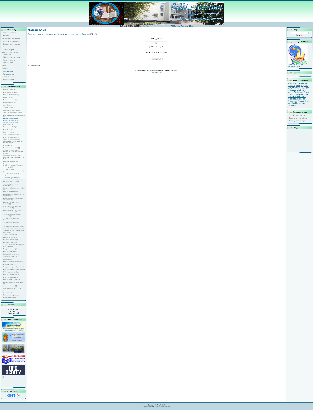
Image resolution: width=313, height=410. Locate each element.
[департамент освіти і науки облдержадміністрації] (13, 342)
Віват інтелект (7, 132)
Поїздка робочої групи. (10, 254)
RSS (172, 26)
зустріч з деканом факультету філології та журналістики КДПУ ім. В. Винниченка (14, 157)
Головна (177, 26)
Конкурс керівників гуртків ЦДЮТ (13, 282)
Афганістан (6, 145)
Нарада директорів (9, 249)
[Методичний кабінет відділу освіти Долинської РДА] (13, 385)
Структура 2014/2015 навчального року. (295, 65)
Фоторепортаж (51, 34)
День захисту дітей (9, 92)
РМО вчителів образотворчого (12, 261)
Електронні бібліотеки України (296, 100)
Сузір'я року (7, 259)
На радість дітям (8, 89)
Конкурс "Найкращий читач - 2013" (14, 188)
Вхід (191, 26)
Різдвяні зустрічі (8, 129)
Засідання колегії (8, 107)
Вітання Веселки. (8, 264)
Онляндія (292, 105)
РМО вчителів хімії (9, 251)
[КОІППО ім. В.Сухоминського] (13, 352)
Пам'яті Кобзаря (8, 97)
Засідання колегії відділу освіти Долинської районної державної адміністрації (13, 165)
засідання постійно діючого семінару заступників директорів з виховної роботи (13, 141)
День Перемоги (8, 105)
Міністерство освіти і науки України (297, 84)
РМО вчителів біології (10, 274)
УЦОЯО (304, 86)
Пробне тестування (9, 237)
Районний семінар (9, 100)
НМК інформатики (298, 89)
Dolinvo (164, 52)
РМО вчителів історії (9, 191)
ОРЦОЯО (292, 88)
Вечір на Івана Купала (10, 295)
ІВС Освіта (298, 92)
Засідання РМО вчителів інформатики (11, 123)
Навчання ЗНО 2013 (9, 161)
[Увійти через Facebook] (13, 395)
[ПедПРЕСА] (13, 374)
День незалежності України (11, 112)
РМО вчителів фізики (9, 277)
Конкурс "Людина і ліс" (10, 94)
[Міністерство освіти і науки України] (13, 331)
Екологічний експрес (9, 239)
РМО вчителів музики (10, 137)
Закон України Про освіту (299, 102)
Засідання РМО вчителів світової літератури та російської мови (13, 227)
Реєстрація (185, 26)
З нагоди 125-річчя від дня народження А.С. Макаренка (12, 178)
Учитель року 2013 (9, 127)
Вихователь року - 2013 (10, 148)
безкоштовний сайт (157, 407)
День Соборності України (11, 134)
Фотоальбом (39, 34)
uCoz (168, 407)
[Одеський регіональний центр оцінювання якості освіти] (13, 363)
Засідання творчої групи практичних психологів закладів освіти (13, 152)
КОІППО (300, 88)
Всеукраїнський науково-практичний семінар (11, 119)
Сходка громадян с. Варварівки (13, 267)
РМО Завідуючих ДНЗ (10, 272)
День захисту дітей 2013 (10, 288)
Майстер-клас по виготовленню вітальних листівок (13, 211)
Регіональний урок (9, 297)
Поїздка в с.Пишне (9, 242)
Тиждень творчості (9, 234)
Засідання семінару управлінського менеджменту (12, 170)
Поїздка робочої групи (10, 181)
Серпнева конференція (10, 110)
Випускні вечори (8, 102)
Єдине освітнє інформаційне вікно (298, 94)
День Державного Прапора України (14, 115)
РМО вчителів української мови (13, 269)
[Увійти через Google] (18, 395)
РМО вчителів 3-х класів (10, 279)
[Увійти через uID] (9, 395)
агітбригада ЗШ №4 (9, 256)
